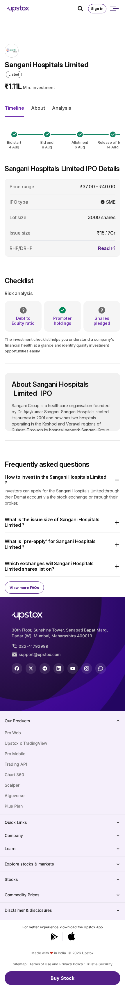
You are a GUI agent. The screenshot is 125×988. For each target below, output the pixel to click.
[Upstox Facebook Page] (17, 668)
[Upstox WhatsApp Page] (100, 668)
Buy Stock (62, 978)
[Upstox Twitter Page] (31, 668)
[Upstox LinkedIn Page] (58, 668)
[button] (62, 479)
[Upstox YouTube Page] (72, 668)
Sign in (97, 8)
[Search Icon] (83, 9)
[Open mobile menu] (114, 9)
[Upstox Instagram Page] (86, 668)
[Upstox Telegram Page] (45, 668)
